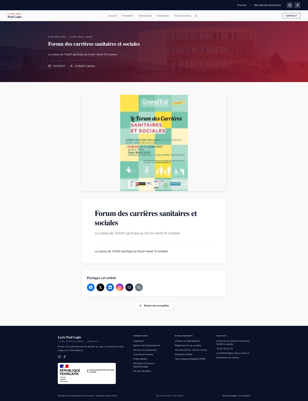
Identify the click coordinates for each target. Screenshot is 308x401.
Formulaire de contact (227, 357)
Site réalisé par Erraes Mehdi (170, 395)
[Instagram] (290, 5)
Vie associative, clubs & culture (191, 350)
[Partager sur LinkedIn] (110, 287)
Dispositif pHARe (183, 354)
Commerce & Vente (143, 354)
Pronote (241, 5)
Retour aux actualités (156, 305)
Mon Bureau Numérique (267, 5)
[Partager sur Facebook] (91, 287)
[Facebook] (297, 5)
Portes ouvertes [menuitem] (182, 15)
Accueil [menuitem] (112, 15)
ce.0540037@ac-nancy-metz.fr (232, 353)
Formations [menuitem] (127, 15)
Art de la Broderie (142, 371)
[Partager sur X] (100, 287)
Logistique (138, 341)
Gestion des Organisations (146, 345)
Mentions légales (229, 395)
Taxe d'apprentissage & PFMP (190, 359)
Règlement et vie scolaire (188, 345)
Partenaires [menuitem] (163, 15)
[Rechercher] (196, 15)
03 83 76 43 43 (224, 348)
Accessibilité (244, 395)
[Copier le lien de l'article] (139, 287)
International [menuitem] (145, 15)
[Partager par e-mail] (129, 287)
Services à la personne (145, 350)
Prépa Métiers (140, 359)
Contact (291, 15)
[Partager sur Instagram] (120, 287)
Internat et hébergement (187, 341)
